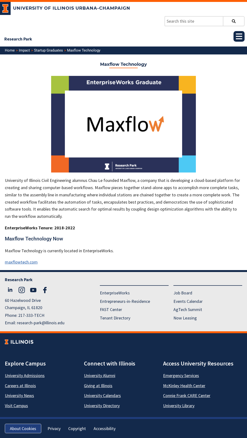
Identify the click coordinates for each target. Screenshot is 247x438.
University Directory (102, 405)
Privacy (54, 428)
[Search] (234, 21)
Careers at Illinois (20, 385)
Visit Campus (16, 405)
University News (19, 395)
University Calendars (102, 395)
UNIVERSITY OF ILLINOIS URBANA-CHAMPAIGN (71, 8)
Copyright (77, 428)
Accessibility (105, 428)
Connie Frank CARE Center (186, 395)
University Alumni (99, 375)
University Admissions (25, 375)
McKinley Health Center (184, 385)
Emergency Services (181, 375)
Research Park (18, 39)
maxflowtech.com (21, 262)
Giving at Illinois (98, 385)
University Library (178, 405)
